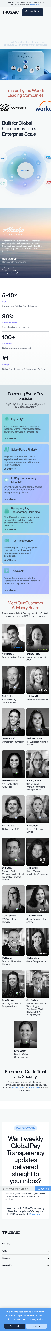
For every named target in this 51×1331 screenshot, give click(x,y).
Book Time (35, 1214)
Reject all (36, 1326)
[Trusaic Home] (11, 1232)
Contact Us (33, 1087)
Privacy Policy (36, 1319)
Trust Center (18, 1087)
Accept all (14, 1326)
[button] (5, 270)
